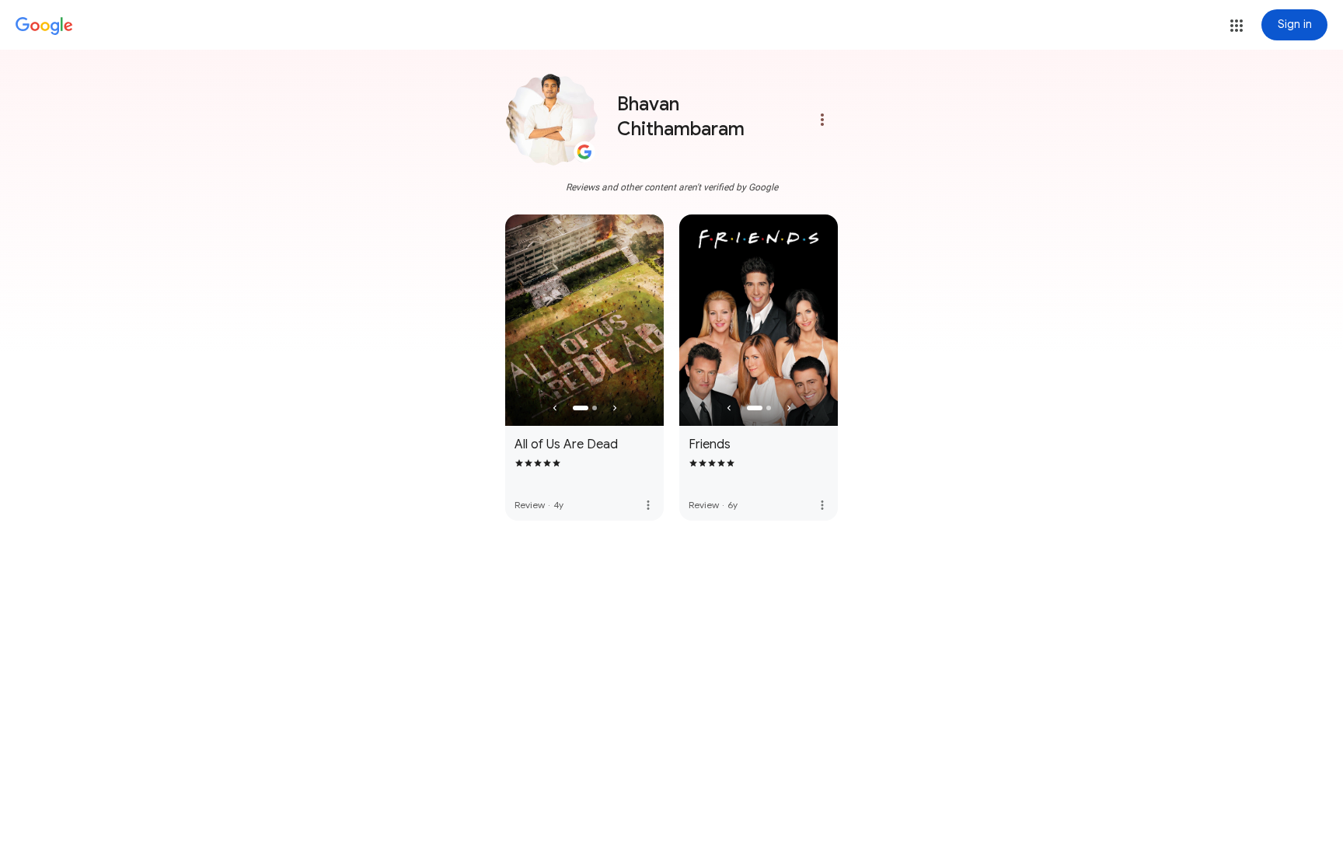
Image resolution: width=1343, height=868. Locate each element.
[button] (1236, 25)
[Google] (44, 26)
